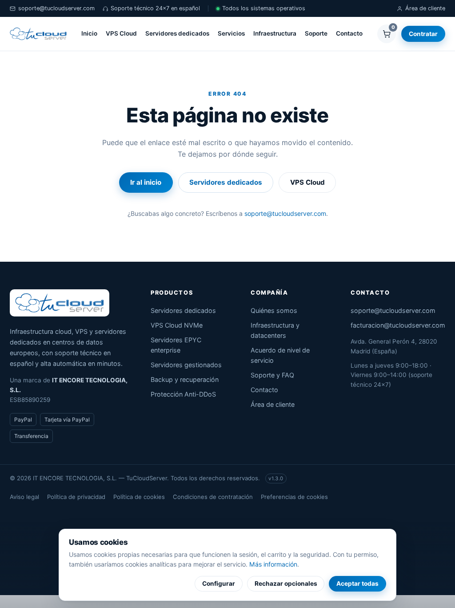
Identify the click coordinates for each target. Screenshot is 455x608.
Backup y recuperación (185, 379)
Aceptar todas (357, 583)
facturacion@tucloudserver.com (398, 325)
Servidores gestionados (186, 365)
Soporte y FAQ (272, 375)
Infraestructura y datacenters (275, 330)
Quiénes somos (274, 310)
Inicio (89, 33)
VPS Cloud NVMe (177, 325)
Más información (273, 564)
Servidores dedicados (177, 33)
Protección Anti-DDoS (183, 394)
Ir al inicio (145, 182)
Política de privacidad (76, 496)
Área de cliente (425, 8)
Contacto (349, 33)
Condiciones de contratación (213, 496)
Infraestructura (274, 33)
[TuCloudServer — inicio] (38, 34)
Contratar (423, 33)
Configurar (218, 583)
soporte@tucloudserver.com (56, 8)
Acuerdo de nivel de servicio (280, 355)
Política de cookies (139, 496)
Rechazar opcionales (286, 583)
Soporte (316, 33)
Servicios (231, 33)
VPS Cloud (121, 33)
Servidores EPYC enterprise (176, 345)
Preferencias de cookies (294, 496)
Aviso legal (24, 496)
